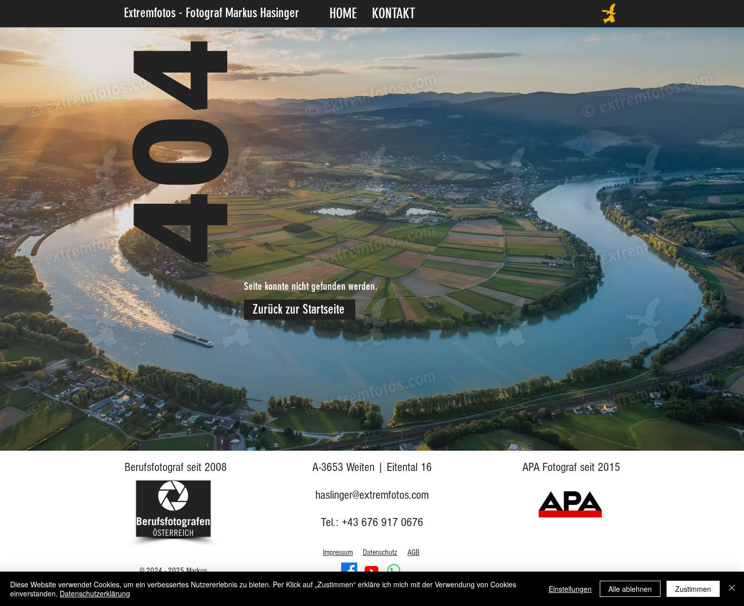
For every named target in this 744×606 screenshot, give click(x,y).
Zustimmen (693, 589)
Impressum (338, 552)
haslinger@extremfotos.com (372, 495)
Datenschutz (380, 552)
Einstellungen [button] (570, 589)
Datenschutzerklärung (95, 593)
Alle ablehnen (630, 589)
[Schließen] (732, 589)
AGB (413, 552)
